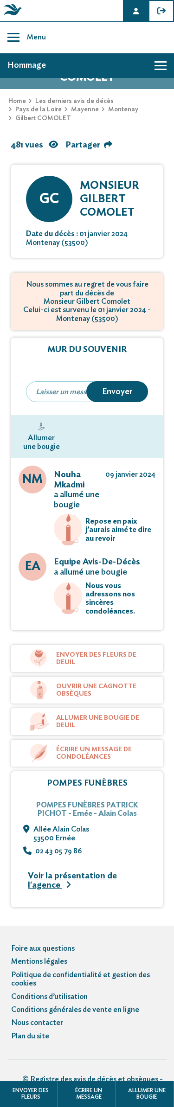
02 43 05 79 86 (58, 851)
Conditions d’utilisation (49, 996)
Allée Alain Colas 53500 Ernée (61, 833)
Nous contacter (37, 1022)
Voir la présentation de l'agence (72, 881)
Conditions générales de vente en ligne (75, 1009)
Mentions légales (39, 961)
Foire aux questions (43, 948)
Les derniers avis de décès (74, 101)
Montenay (123, 109)
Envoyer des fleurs (31, 1094)
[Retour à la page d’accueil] (11, 15)
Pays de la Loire (38, 109)
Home (17, 101)
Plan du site (30, 1036)
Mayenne (85, 109)
